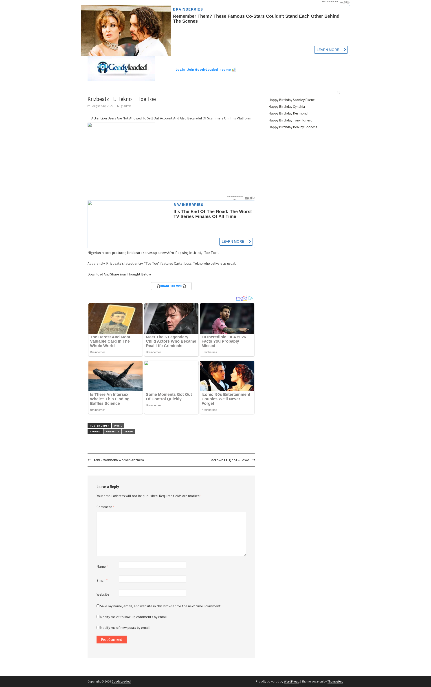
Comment (105, 506)
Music (118, 425)
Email (102, 580)
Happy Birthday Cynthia (286, 106)
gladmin (126, 106)
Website (103, 594)
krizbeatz (112, 431)
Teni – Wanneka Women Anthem (118, 460)
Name (102, 566)
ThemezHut (335, 681)
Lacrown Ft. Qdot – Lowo (229, 460)
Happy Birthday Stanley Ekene (291, 99)
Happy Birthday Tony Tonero (290, 120)
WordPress (291, 681)
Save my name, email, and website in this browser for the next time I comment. (160, 606)
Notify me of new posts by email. (125, 627)
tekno (128, 431)
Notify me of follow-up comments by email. (133, 616)
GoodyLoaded (121, 681)
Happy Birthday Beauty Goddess (292, 127)
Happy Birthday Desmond (288, 113)
